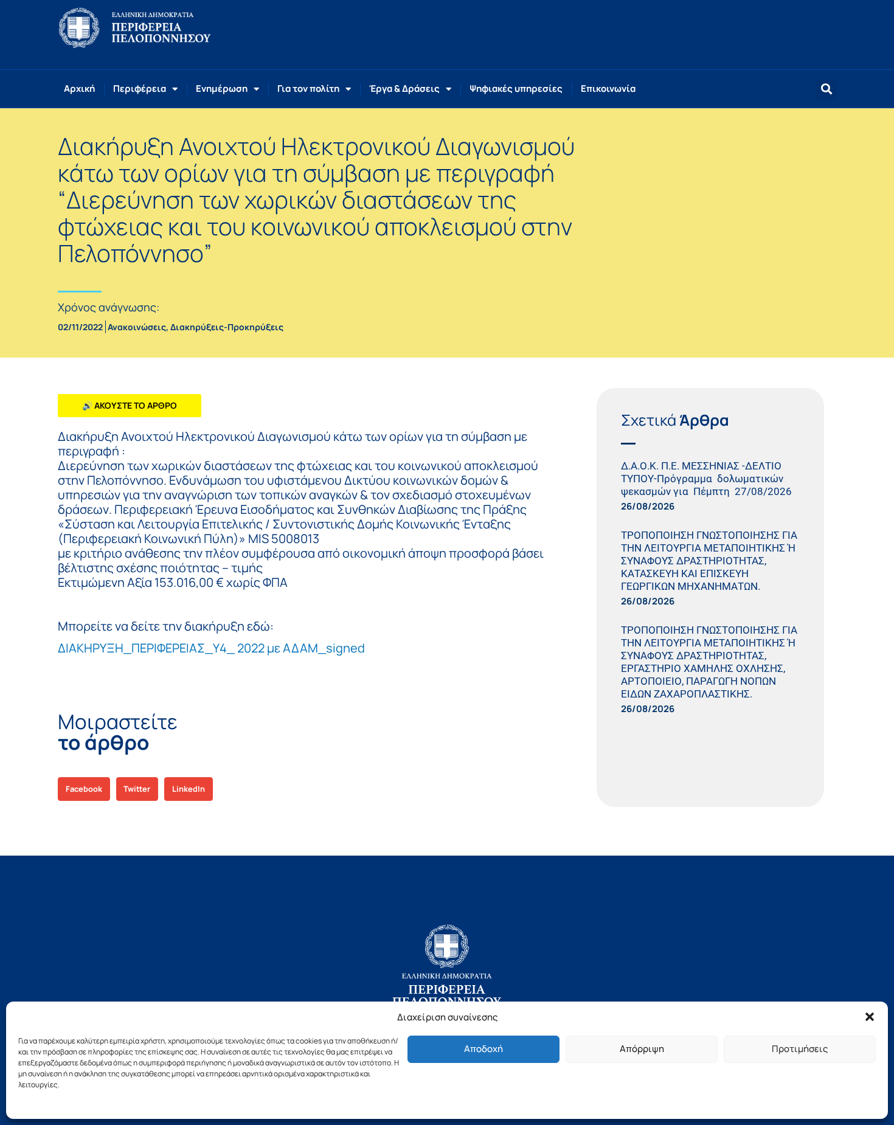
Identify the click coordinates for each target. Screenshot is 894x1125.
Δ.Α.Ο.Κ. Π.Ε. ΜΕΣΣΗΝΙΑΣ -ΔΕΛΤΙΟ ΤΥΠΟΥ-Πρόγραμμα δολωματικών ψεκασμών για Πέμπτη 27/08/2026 (709, 478)
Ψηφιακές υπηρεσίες (516, 88)
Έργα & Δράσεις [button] (404, 88)
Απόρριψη (642, 1048)
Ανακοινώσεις (137, 327)
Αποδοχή (483, 1048)
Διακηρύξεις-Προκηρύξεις (226, 327)
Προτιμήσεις (800, 1048)
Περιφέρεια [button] (139, 88)
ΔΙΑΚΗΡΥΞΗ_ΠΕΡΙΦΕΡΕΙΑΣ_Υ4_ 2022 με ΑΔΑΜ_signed (211, 648)
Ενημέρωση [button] (222, 88)
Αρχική (79, 88)
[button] (870, 1017)
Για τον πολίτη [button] (308, 88)
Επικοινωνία (608, 88)
